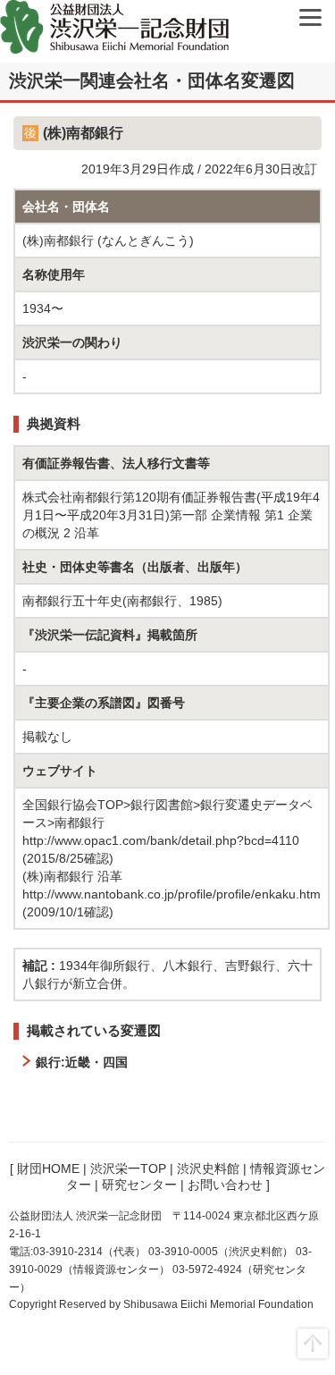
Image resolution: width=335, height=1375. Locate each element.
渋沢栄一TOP (128, 1168)
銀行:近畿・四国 (82, 1062)
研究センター (139, 1184)
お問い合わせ (225, 1184)
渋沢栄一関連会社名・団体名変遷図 (152, 80)
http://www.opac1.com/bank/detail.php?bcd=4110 (160, 840)
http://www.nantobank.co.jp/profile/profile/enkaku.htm (171, 894)
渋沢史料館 (208, 1168)
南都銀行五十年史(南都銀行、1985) (122, 601)
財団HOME (48, 1168)
